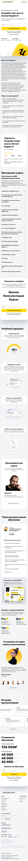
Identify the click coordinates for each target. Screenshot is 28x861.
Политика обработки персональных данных (10, 858)
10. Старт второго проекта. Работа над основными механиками (11, 232)
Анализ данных (4, 804)
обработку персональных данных (14, 32)
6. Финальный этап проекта (9, 215)
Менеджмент (4, 803)
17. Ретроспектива (6, 262)
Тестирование (4, 799)
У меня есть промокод (13, 34)
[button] (5, 24)
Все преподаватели (13, 503)
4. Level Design (5, 206)
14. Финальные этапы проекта (10, 250)
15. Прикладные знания (8, 254)
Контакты (21, 801)
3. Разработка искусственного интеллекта (10, 201)
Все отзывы (13, 729)
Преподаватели (22, 798)
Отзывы (20, 799)
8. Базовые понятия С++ (8, 224)
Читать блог (7, 818)
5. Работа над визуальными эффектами (9, 210)
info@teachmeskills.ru (6, 828)
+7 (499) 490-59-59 (6, 825)
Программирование (5, 798)
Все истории (13, 687)
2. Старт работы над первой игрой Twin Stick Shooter (11, 195)
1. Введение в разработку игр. (10, 191)
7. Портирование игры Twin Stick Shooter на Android (11, 219)
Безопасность (4, 806)
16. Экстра (4, 258)
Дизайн (2, 801)
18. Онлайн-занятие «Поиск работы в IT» (12, 266)
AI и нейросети (4, 809)
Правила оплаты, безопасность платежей (9, 855)
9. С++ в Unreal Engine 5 (8, 228)
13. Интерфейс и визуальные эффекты (10, 246)
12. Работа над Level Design (9, 241)
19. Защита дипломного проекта (11, 271)
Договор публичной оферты (6, 857)
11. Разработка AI (6, 237)
